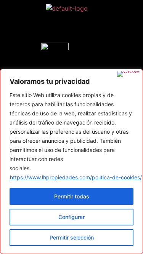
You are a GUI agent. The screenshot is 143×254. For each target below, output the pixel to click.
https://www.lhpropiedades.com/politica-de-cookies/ (76, 177)
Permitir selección (72, 237)
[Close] (128, 74)
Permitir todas (71, 196)
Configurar (71, 217)
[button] (67, 28)
